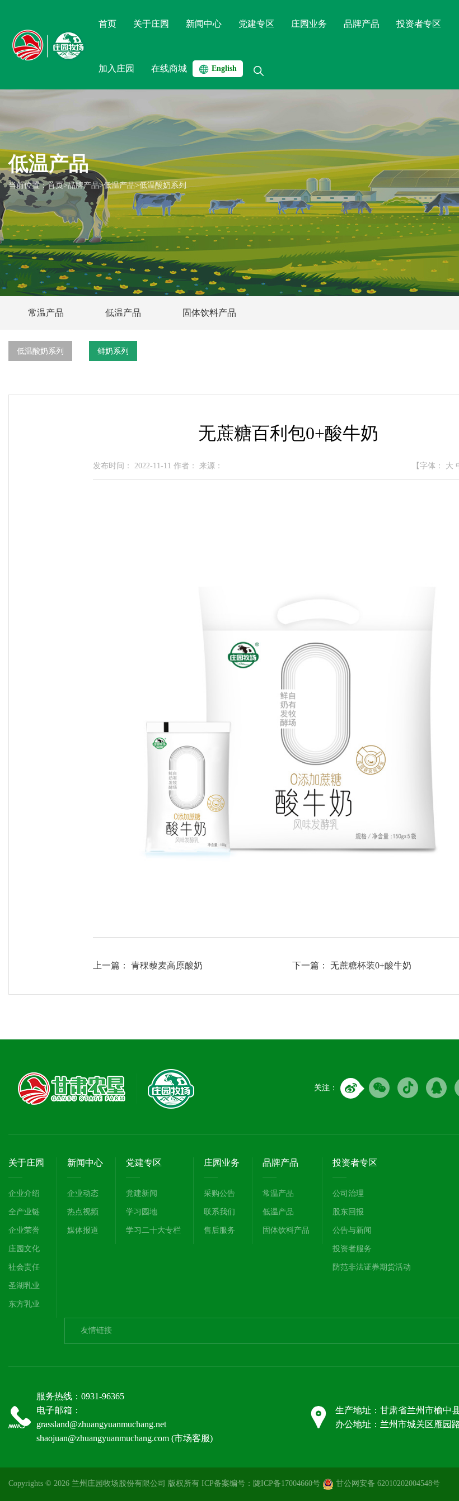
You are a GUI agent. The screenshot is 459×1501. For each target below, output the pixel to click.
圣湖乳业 (24, 1285)
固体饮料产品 (209, 312)
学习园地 (141, 1212)
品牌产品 (83, 185)
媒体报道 (83, 1230)
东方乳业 (24, 1304)
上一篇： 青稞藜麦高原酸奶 (148, 965)
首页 (55, 185)
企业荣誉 (24, 1230)
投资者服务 (352, 1248)
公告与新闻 (352, 1230)
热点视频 (83, 1212)
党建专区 (144, 1162)
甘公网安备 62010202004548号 (387, 1483)
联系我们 (219, 1212)
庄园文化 (24, 1248)
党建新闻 (141, 1193)
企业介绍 (24, 1193)
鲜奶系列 (113, 351)
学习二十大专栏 (153, 1230)
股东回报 (348, 1212)
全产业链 (24, 1212)
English (224, 68)
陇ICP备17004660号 (286, 1483)
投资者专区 (354, 1162)
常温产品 (46, 312)
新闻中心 (85, 1162)
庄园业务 (222, 1162)
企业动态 (83, 1193)
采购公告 (219, 1193)
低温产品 (119, 185)
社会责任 (24, 1267)
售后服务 (219, 1230)
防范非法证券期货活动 (371, 1267)
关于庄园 (26, 1162)
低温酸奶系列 (162, 185)
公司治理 (348, 1193)
